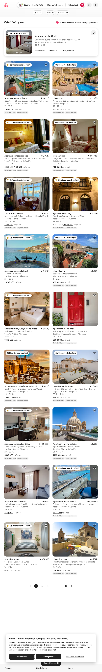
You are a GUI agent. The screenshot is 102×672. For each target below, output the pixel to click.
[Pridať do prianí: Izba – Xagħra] (95, 238)
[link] (30, 586)
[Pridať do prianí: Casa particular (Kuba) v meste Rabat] (46, 295)
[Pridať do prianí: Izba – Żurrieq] (95, 122)
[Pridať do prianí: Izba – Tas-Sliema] (46, 526)
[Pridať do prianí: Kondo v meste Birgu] (46, 180)
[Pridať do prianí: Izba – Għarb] (95, 65)
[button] (47, 50)
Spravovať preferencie (75, 656)
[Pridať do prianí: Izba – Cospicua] (95, 526)
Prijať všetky (22, 656)
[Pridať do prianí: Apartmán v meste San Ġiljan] (46, 410)
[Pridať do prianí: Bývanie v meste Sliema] (95, 353)
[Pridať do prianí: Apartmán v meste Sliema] (46, 65)
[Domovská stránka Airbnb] (6, 5)
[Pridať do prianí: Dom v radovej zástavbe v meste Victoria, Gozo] (46, 353)
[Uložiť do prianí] (93, 32)
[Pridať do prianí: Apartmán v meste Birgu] (95, 295)
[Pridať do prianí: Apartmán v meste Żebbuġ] (46, 238)
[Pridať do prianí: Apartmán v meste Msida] (46, 468)
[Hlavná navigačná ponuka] (95, 4)
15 (66, 586)
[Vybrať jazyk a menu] (89, 4)
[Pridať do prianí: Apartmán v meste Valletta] (95, 410)
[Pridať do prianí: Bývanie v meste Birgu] (95, 180)
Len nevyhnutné (48, 656)
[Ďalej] (71, 586)
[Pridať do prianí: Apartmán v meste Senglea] (46, 122)
